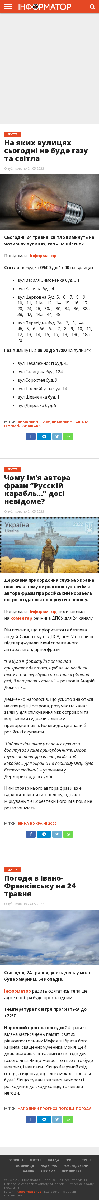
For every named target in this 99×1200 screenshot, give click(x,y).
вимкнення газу (34, 422)
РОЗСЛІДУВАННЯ (77, 1166)
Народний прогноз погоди (46, 1109)
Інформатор (43, 256)
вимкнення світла (70, 422)
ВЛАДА (53, 1160)
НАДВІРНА (48, 1166)
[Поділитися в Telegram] (44, 435)
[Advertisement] (49, 67)
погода (84, 1109)
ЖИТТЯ (35, 1160)
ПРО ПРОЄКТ (72, 1171)
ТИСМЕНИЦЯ (24, 1166)
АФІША (28, 1171)
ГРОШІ (70, 1160)
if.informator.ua (29, 1191)
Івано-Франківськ (22, 426)
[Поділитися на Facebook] (31, 435)
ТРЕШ (86, 1160)
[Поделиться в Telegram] (44, 833)
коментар (21, 618)
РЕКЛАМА (47, 1171)
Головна (16, 1160)
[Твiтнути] (57, 435)
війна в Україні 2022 (37, 823)
